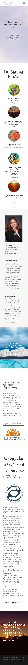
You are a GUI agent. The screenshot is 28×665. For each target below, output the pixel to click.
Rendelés (13, 253)
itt (15, 663)
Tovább (17, 289)
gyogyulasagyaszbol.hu (11, 602)
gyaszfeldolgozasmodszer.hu (13, 424)
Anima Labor (19, 657)
